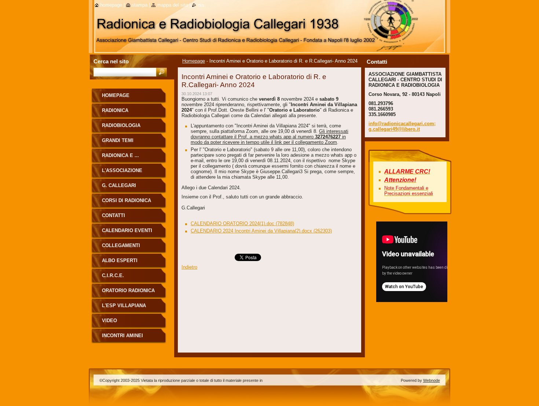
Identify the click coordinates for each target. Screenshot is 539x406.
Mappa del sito (172, 5)
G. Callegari (119, 185)
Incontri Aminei (122, 335)
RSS (201, 5)
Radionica (115, 110)
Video (109, 320)
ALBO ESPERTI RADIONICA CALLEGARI (129, 263)
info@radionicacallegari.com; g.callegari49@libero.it (402, 126)
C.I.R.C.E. (113, 275)
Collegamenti (121, 245)
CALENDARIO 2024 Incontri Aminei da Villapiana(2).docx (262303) (261, 231)
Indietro (189, 267)
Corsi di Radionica (126, 200)
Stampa (139, 5)
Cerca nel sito (111, 61)
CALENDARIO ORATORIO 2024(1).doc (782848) (242, 223)
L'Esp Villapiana (124, 305)
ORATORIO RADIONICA (128, 290)
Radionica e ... (120, 155)
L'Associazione (122, 170)
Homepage (193, 61)
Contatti (113, 215)
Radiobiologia (121, 125)
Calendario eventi (127, 230)
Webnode (431, 380)
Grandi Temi (117, 140)
